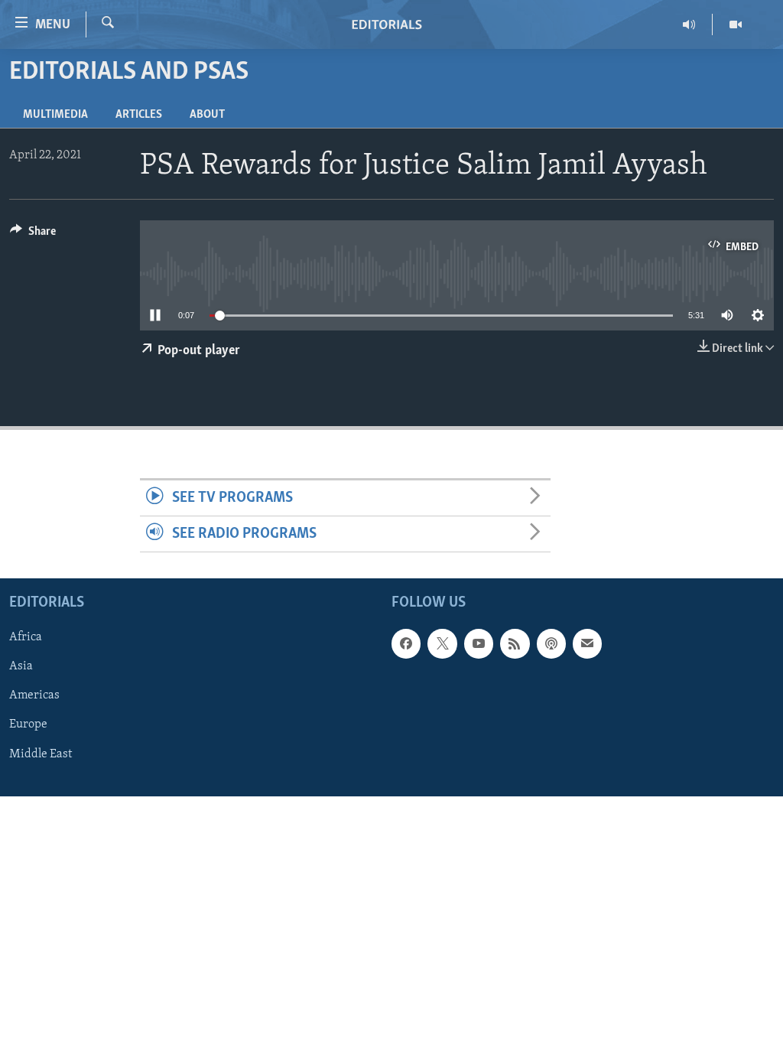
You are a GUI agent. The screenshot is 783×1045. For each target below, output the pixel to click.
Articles (138, 115)
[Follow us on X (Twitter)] (441, 644)
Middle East (40, 754)
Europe (28, 725)
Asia (21, 667)
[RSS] (514, 644)
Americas (34, 696)
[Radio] (689, 24)
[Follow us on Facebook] (406, 644)
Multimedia (55, 115)
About (207, 115)
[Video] (736, 24)
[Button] (33, 234)
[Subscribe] (587, 644)
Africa (25, 638)
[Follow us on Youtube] (478, 644)
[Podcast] (551, 644)
